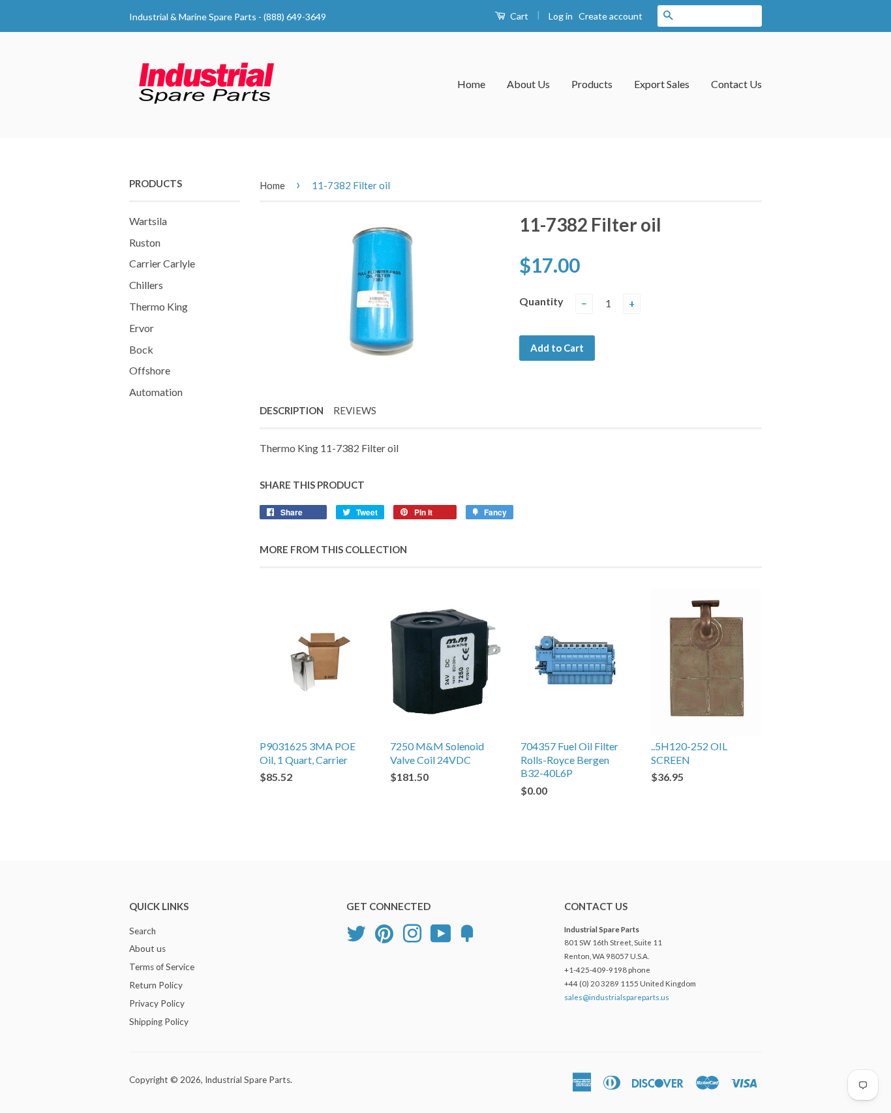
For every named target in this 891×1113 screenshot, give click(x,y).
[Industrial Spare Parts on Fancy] (467, 931)
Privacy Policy (157, 1003)
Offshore (149, 370)
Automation (156, 392)
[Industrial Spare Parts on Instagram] (412, 931)
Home (471, 84)
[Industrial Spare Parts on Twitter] (356, 931)
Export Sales (661, 84)
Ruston (144, 242)
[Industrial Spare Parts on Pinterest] (384, 931)
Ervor (141, 328)
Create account (610, 16)
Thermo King (158, 306)
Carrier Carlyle (162, 263)
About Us (528, 84)
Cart (518, 16)
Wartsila (148, 221)
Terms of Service (161, 967)
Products (591, 84)
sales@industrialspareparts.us (616, 997)
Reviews (354, 410)
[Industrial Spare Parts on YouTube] (440, 931)
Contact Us (736, 84)
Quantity (541, 301)
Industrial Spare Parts (247, 1080)
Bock (141, 349)
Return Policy (156, 985)
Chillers (146, 285)
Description (292, 410)
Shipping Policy (159, 1021)
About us (147, 948)
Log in (561, 16)
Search (142, 931)
